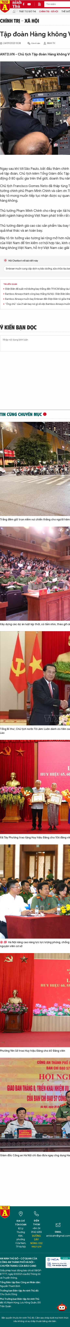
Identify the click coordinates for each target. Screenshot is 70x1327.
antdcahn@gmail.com (58, 1235)
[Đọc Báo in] (41, 4)
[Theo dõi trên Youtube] (29, 4)
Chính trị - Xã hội (48, 11)
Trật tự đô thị (27, 11)
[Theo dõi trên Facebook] (24, 4)
